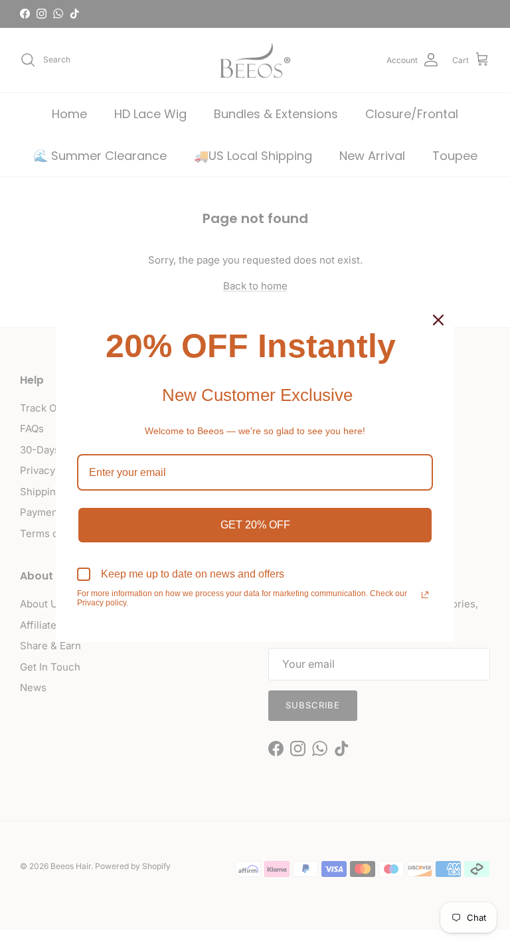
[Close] (438, 320)
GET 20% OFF (255, 524)
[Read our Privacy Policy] (425, 595)
